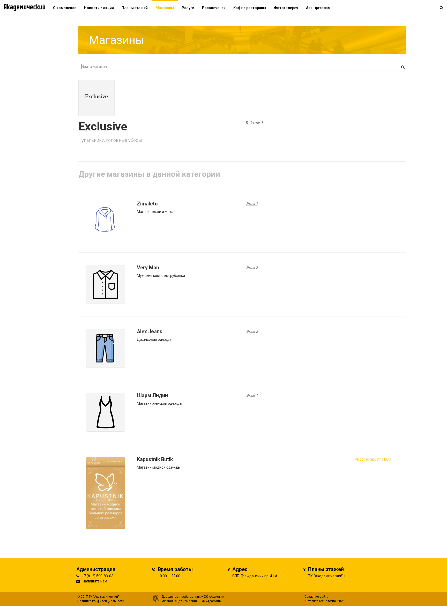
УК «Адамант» (211, 601)
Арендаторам (318, 8)
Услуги (188, 8)
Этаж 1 (256, 122)
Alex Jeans (149, 332)
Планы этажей (135, 8)
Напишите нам (95, 581)
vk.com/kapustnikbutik (373, 459)
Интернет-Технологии (320, 601)
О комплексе (64, 8)
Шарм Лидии (152, 395)
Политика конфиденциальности (100, 601)
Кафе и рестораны (249, 8)
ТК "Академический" (326, 576)
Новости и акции (99, 8)
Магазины (164, 8)
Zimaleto (147, 204)
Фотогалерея (286, 8)
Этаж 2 (252, 267)
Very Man (148, 268)
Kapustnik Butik (155, 459)
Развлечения (214, 8)
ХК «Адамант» (214, 596)
